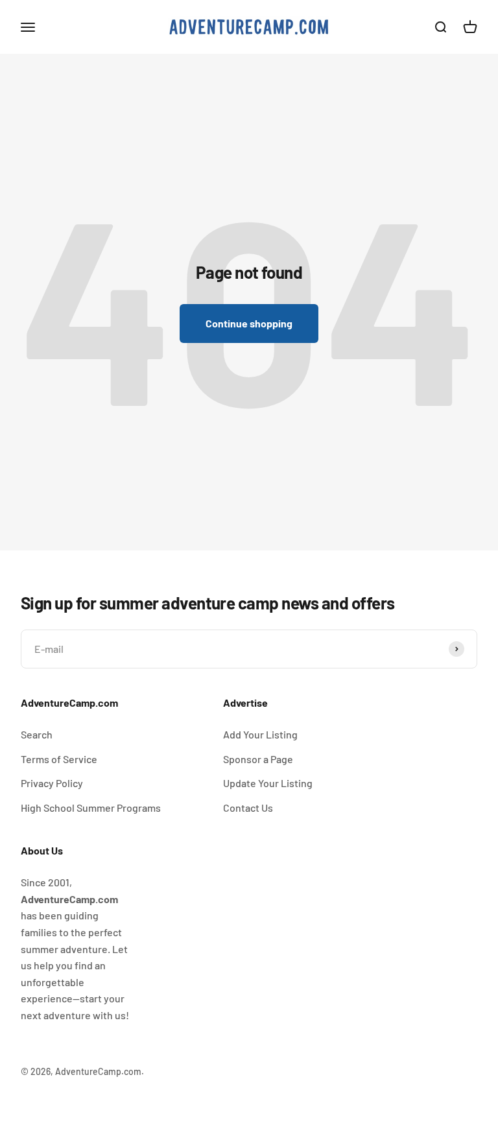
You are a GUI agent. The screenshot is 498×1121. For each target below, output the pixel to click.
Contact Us (248, 807)
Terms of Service (59, 759)
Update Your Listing (268, 783)
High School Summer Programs (91, 807)
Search (37, 734)
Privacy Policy (52, 783)
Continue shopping (249, 323)
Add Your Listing (260, 734)
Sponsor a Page (258, 759)
